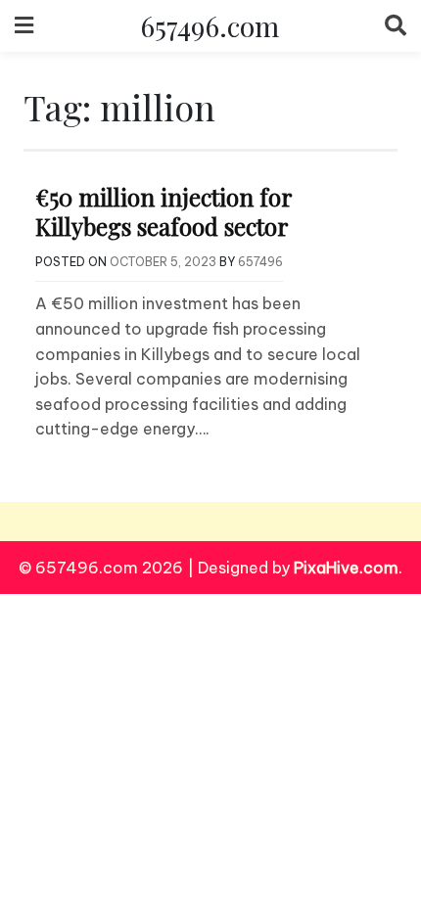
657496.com (209, 25)
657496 (260, 261)
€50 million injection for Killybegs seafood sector (163, 211)
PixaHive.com (346, 567)
